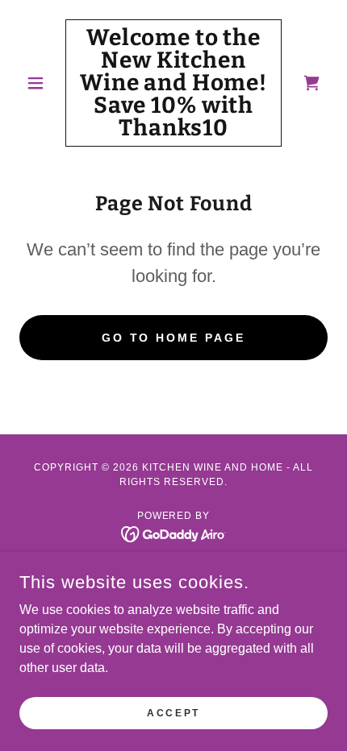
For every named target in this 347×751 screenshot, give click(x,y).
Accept (173, 712)
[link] (173, 83)
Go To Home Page (174, 337)
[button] (42, 83)
